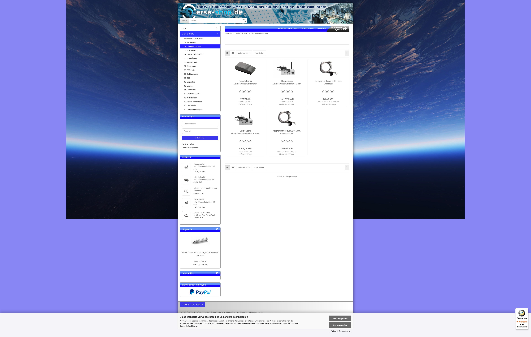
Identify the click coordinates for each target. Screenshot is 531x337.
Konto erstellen (188, 144)
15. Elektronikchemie (192, 94)
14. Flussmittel (190, 90)
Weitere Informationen (340, 331)
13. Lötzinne (188, 86)
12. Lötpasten (189, 82)
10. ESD (187, 78)
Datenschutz (230, 312)
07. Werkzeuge (190, 66)
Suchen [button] (283, 28)
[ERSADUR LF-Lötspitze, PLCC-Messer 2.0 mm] (200, 241)
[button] (294, 29)
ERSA (184, 28)
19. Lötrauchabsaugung (193, 110)
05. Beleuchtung (190, 58)
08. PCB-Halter (189, 70)
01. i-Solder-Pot (190, 42)
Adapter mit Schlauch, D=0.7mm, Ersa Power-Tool (287, 132)
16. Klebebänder (190, 98)
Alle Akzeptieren (340, 318)
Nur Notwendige (340, 325)
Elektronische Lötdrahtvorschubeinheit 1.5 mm (245, 132)
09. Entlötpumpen (191, 74)
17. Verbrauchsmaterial (193, 102)
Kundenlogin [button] (308, 28)
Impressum (242, 312)
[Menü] (526, 309)
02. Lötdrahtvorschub (192, 46)
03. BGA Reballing (191, 50)
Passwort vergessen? (190, 148)
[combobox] (244, 53)
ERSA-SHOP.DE (188, 34)
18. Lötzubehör (190, 106)
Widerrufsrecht (186, 312)
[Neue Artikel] (217, 273)
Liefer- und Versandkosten (205, 312)
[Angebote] (217, 229)
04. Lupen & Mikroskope (193, 54)
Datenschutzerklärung (188, 326)
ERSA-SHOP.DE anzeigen (193, 38)
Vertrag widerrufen (192, 304)
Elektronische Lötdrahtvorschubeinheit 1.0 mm (287, 82)
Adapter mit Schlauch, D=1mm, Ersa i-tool (328, 82)
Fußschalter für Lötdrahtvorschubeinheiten (245, 82)
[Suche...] (244, 20)
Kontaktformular (256, 312)
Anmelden (200, 138)
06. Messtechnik (190, 62)
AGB (221, 312)
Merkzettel (321, 28)
